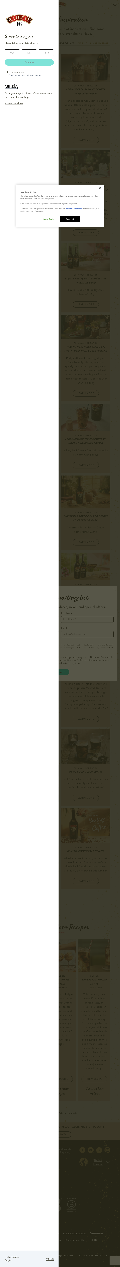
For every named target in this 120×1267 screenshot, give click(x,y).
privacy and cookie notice (74, 208)
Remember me (16, 72)
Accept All (70, 219)
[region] (60, 206)
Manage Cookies (48, 219)
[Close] (100, 188)
